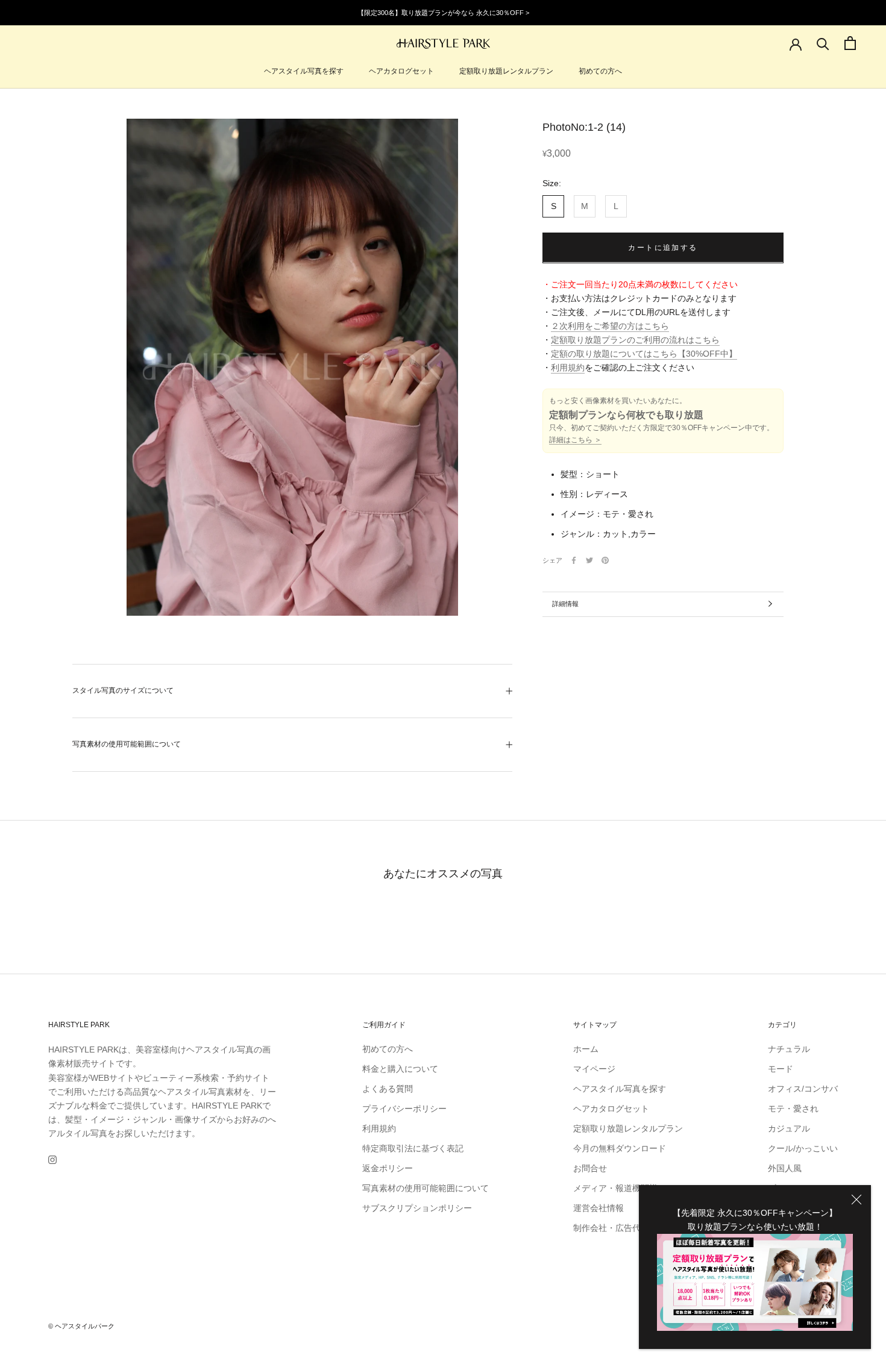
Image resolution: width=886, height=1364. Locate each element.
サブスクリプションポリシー (417, 1208)
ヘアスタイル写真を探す (304, 71)
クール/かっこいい (803, 1148)
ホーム (586, 1049)
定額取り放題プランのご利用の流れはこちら (635, 340)
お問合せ (590, 1168)
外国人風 (785, 1168)
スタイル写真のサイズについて (123, 690)
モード (780, 1069)
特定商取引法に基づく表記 (412, 1148)
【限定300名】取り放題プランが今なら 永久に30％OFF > (443, 12)
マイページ (594, 1069)
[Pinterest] (605, 560)
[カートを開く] (850, 43)
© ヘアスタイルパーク (81, 1326)
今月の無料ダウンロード (619, 1148)
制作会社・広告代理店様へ (623, 1228)
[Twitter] (589, 560)
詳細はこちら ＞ (575, 440)
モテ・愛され (793, 1108)
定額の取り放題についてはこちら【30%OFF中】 (644, 353)
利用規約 (568, 367)
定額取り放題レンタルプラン (506, 71)
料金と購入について (400, 1069)
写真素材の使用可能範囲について (126, 744)
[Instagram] (52, 1159)
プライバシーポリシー (404, 1108)
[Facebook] (573, 560)
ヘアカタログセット (401, 71)
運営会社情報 (598, 1208)
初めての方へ (600, 71)
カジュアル (789, 1128)
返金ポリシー (387, 1168)
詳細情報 (565, 603)
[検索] (823, 43)
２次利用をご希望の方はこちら (610, 326)
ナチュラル (789, 1049)
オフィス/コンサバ (803, 1088)
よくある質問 (387, 1088)
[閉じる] (856, 1199)
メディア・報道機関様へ (619, 1188)
